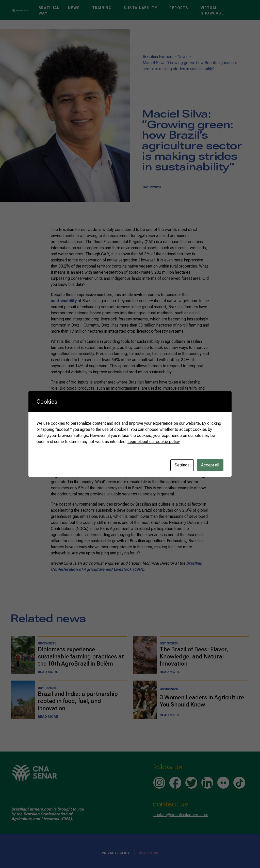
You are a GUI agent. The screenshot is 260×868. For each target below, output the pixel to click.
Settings (182, 465)
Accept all (210, 465)
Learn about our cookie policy (153, 441)
